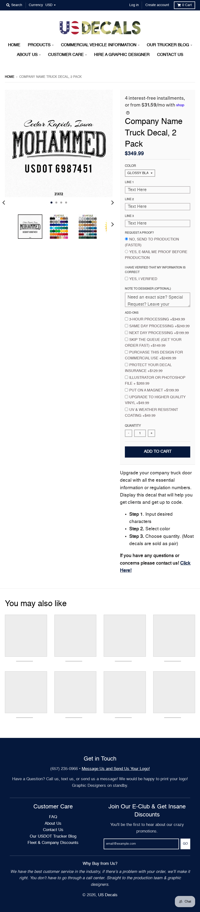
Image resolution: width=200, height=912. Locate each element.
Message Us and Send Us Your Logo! (116, 769)
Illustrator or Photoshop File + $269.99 (155, 380)
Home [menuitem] (14, 45)
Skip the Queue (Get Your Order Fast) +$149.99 (153, 342)
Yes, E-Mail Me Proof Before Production (156, 255)
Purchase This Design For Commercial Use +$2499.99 (154, 355)
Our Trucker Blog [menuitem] (168, 45)
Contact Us (53, 830)
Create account (157, 5)
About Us (53, 824)
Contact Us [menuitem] (170, 55)
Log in (134, 5)
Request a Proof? (139, 232)
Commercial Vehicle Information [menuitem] (98, 45)
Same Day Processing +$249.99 (159, 326)
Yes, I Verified (143, 279)
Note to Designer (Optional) (148, 288)
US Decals (108, 895)
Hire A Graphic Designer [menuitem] (122, 55)
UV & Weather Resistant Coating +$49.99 (151, 412)
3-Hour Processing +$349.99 (157, 319)
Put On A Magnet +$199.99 (154, 390)
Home (9, 77)
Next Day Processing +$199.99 (159, 333)
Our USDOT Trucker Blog (53, 836)
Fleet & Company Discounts (53, 843)
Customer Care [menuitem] (66, 55)
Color (130, 166)
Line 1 (129, 182)
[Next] (112, 202)
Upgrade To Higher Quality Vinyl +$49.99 (155, 400)
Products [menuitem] (39, 45)
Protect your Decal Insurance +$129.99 (148, 368)
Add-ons (132, 312)
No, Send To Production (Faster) (152, 242)
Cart (187, 5)
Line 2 (129, 199)
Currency (36, 5)
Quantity (133, 425)
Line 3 (129, 216)
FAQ (53, 817)
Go (185, 843)
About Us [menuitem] (27, 55)
